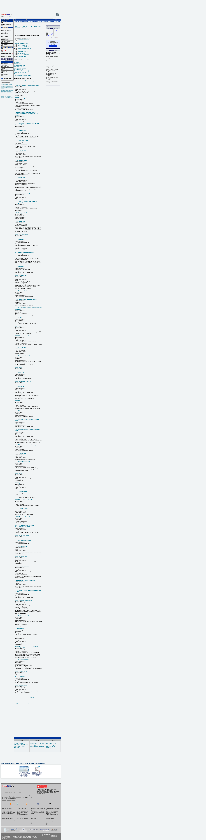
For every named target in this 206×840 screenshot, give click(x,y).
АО (20, 177)
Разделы (4, 68)
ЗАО (18, 326)
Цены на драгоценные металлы (37, 811)
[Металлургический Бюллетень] (44, 831)
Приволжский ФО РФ (23, 46)
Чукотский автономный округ (22, 75)
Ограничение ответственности (52, 822)
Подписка (4, 65)
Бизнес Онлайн (42, 803)
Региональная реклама (36, 822)
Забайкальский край (19, 65)
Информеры (5, 69)
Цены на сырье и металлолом (52, 811)
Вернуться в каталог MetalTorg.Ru (23, 703)
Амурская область (19, 60)
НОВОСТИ (4, 21)
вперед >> (32, 81)
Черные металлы (6, 29)
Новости (17, 21)
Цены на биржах (6, 41)
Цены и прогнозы (6, 45)
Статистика (5, 36)
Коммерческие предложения (8, 813)
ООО (21, 98)
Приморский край (19, 69)
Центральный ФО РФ (23, 55)
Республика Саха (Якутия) (21, 71)
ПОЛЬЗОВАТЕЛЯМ (6, 62)
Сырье (3, 35)
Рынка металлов (6, 22)
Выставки (4, 71)
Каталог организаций (6, 819)
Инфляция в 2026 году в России (6, 84)
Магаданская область (20, 68)
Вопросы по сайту (49, 821)
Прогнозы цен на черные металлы (9, 812)
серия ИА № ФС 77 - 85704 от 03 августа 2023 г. (11, 792)
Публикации (5, 44)
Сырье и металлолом (52, 808)
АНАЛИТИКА (5, 27)
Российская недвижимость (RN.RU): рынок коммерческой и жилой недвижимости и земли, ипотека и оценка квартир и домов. (7, 91)
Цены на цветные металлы (22, 811)
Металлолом (5, 33)
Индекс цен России (6, 38)
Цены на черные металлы (7, 811)
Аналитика (4, 810)
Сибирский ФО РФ (22, 51)
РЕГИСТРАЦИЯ (5, 19)
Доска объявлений (6, 53)
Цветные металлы (6, 30)
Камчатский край (19, 66)
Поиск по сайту (7, 78)
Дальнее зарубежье (22, 45)
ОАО (21, 160)
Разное (21, 740)
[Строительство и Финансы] (54, 831)
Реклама (4, 72)
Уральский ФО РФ (22, 53)
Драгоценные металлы (7, 32)
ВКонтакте (20, 803)
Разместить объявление (54, 738)
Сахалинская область (20, 72)
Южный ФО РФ (21, 56)
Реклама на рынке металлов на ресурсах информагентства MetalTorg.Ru (52, 746)
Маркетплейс (5, 51)
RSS (12, 803)
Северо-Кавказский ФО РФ (24, 50)
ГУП (25, 213)
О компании (5, 74)
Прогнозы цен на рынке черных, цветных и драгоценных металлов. (37, 745)
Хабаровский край (19, 74)
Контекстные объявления (36, 820)
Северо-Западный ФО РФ (24, 48)
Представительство (27, 85)
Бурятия (16, 62)
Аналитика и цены (24, 21)
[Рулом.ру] (33, 831)
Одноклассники (31, 803)
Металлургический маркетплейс (8, 820)
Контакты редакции (46, 834)
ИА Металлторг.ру (49, 823)
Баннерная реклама (35, 819)
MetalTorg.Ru (50, 818)
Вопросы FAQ (5, 66)
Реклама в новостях (35, 821)
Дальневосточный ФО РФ (21, 43)
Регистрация (5, 63)
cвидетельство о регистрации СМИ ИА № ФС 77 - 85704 (24, 836)
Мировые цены (5, 39)
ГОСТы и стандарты (7, 56)
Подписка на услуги (46, 835)
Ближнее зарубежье (23, 39)
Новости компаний (6, 24)
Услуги (18, 822)
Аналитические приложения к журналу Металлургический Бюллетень (21, 745)
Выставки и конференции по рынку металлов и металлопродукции (23, 763)
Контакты (4, 75)
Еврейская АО (18, 63)
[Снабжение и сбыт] (6, 831)
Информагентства (6, 25)
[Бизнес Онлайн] (23, 831)
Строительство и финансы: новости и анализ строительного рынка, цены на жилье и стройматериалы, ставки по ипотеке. (7, 87)
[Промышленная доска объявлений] (14, 831)
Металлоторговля (6, 48)
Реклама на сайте (46, 837)
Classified (16, 738)
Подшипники (5, 55)
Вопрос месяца (5, 42)
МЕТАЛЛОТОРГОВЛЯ (7, 47)
